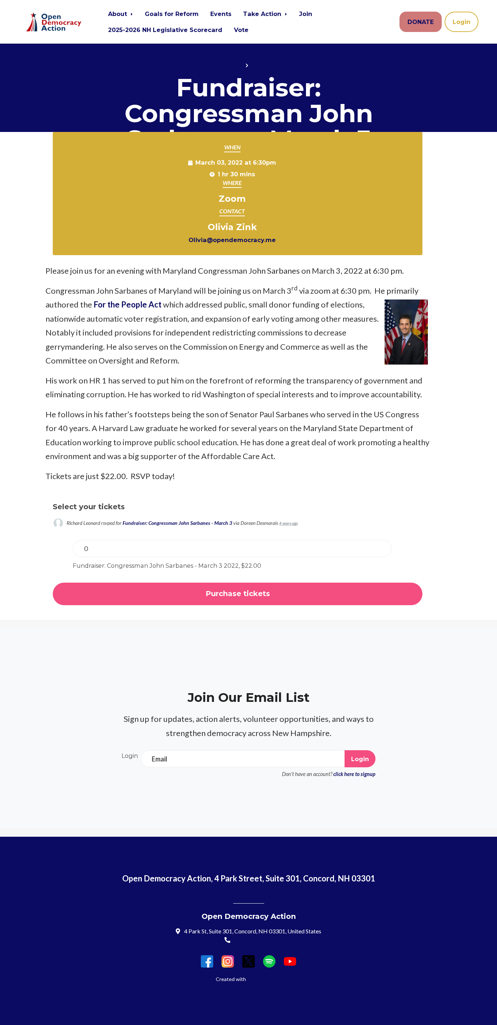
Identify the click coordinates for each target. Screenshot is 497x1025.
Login (461, 21)
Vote (241, 29)
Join (305, 13)
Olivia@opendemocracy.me (232, 240)
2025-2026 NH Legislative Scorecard (165, 29)
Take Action (263, 13)
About (118, 13)
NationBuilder (264, 979)
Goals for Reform (172, 13)
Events (220, 13)
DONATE (420, 21)
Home (232, 64)
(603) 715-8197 (253, 939)
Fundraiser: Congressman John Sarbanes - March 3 (177, 523)
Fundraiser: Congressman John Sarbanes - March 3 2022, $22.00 (167, 565)
